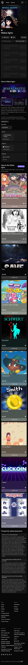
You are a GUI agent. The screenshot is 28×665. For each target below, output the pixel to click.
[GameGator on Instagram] (1, 654)
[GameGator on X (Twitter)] (7, 654)
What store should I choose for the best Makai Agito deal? (12, 577)
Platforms (4, 143)
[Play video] (14, 91)
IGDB (18, 661)
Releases (4, 153)
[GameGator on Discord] (9, 654)
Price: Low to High (20, 41)
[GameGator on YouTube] (5, 654)
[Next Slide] (24, 91)
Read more (4, 121)
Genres (3, 131)
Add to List (6, 37)
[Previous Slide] (3, 91)
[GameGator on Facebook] (3, 654)
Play (14, 37)
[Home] (2, 2)
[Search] (22, 2)
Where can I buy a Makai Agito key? (10, 534)
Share (24, 37)
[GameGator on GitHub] (11, 654)
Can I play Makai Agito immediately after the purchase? (11, 560)
